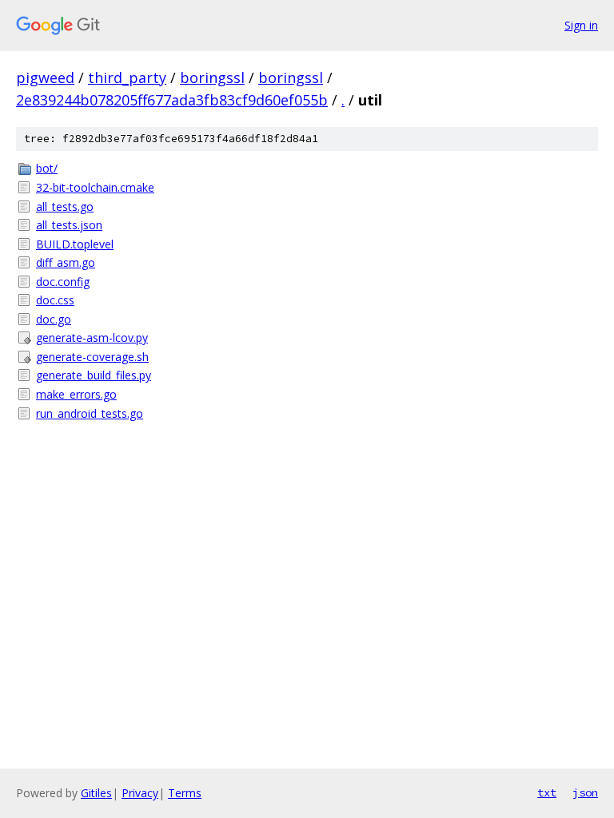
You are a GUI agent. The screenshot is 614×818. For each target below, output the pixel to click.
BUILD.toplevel (75, 244)
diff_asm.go (65, 262)
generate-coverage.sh (92, 356)
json (585, 792)
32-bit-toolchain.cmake (95, 187)
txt (546, 792)
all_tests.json (69, 224)
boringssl (212, 77)
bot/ (47, 168)
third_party (127, 77)
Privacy (140, 792)
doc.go (53, 319)
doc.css (55, 300)
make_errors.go (76, 394)
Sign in (581, 25)
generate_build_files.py (93, 375)
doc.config (63, 281)
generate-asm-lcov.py (92, 337)
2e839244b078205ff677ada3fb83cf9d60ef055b (172, 99)
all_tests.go (65, 206)
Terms (184, 792)
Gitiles (96, 792)
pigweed (45, 77)
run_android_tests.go (89, 413)
